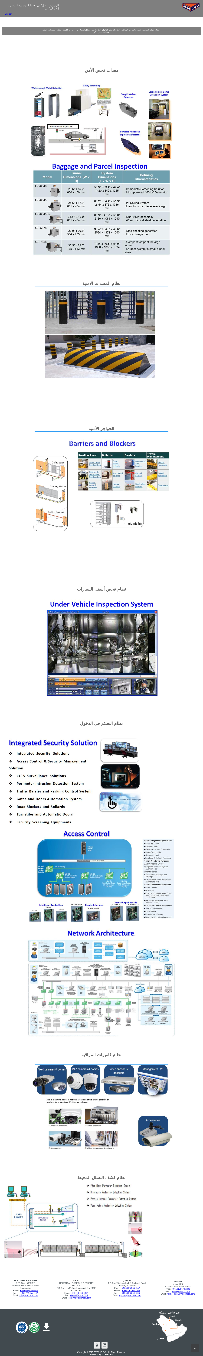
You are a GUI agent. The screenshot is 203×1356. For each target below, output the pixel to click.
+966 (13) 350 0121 (79, 1293)
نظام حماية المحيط (150, 30)
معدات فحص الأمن (101, 32)
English (8, 14)
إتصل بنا (11, 5)
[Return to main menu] (195, 1348)
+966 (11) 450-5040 (29, 1290)
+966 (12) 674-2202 (181, 1289)
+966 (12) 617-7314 (181, 1291)
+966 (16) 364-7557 (131, 1288)
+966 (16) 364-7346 (131, 1293)
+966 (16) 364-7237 (131, 1290)
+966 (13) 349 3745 (79, 1295)
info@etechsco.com (29, 1295)
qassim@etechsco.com (130, 1295)
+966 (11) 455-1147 (29, 1293)
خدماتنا (31, 5)
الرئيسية (54, 5)
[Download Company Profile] (46, 1327)
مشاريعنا (21, 5)
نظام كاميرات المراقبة (131, 30)
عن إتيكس (42, 5)
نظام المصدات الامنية (51, 30)
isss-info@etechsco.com (79, 1298)
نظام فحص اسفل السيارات (89, 30)
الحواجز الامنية (69, 30)
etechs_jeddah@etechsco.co (179, 1294)
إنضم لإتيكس (52, 8)
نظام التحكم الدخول (111, 30)
